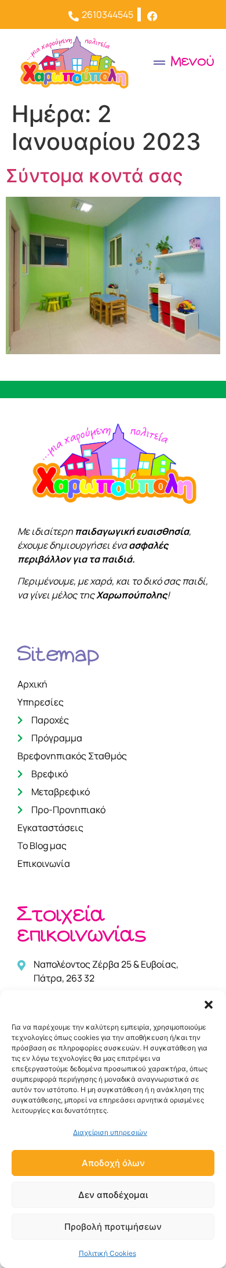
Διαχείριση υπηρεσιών (110, 1132)
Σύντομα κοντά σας (94, 175)
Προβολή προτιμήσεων (113, 1226)
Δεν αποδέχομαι (113, 1194)
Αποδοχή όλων (113, 1162)
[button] (208, 1004)
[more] (153, 14)
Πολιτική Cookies (107, 1253)
